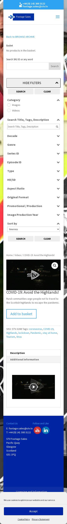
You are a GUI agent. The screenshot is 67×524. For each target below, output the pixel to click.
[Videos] (8, 110)
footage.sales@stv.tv (21, 428)
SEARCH (20, 91)
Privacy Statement (41, 519)
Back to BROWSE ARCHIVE (20, 36)
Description (17, 353)
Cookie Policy (24, 519)
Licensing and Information (31, 491)
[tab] (33, 353)
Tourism (10, 336)
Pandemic (36, 332)
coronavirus (35, 329)
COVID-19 (48, 329)
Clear (47, 91)
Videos (18, 255)
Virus (19, 336)
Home (9, 255)
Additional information (24, 359)
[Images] (8, 104)
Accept (33, 511)
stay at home (50, 332)
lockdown (23, 332)
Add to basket (21, 313)
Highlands (11, 332)
